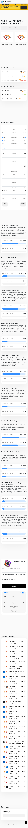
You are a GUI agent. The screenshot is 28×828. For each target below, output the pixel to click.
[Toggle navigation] (26, 1)
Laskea (14, 586)
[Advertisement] (14, 14)
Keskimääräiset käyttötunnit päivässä (11, 568)
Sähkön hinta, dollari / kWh (8, 579)
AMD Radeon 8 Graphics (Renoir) (4, 147)
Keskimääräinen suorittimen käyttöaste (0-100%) (14, 574)
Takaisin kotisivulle (14, 28)
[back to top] (26, 822)
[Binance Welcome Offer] (24, 4)
